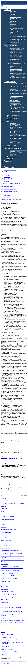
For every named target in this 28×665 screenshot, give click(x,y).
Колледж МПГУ (5, 599)
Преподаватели (8, 195)
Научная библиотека (6, 532)
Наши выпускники (6, 604)
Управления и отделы (6, 521)
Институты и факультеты (7, 519)
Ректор (2, 511)
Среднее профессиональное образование (11, 553)
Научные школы (5, 646)
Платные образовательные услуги (10, 570)
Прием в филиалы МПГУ (7, 576)
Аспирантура (4, 564)
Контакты (6, 181)
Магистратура (4, 586)
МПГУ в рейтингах (6, 540)
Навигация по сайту (7, 6)
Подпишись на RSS (7, 1)
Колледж (6, 171)
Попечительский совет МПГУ (9, 516)
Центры (3, 524)
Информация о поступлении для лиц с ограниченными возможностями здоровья (12, 567)
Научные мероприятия (7, 634)
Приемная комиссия (6, 548)
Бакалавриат (4, 583)
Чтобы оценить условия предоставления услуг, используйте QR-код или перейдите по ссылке (13, 621)
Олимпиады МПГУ (6, 637)
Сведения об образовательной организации (12, 503)
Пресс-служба (4, 537)
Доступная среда (5, 618)
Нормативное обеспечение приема (10, 550)
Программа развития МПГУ (8, 542)
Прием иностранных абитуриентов (10, 578)
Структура (3, 506)
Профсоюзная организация (8, 535)
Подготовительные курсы (7, 573)
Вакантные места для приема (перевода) (11, 611)
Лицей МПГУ (4, 602)
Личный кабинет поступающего (11, 2)
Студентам (6, 175)
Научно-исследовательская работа (10, 639)
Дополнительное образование (8, 594)
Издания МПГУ (5, 654)
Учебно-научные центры (7, 591)
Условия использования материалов (16, 661)
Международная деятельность (8, 529)
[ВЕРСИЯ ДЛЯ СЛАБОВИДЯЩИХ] (9, 161)
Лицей (5, 172)
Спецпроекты (7, 179)
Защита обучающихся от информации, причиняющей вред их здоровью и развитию (12, 608)
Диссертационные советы (7, 649)
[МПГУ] (3, 5)
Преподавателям (8, 178)
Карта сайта (4, 661)
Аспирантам (7, 177)
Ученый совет (4, 508)
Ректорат (3, 514)
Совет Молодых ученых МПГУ (9, 651)
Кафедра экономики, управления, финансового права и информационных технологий (14, 457)
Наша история (4, 500)
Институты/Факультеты (10, 170)
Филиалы (3, 527)
